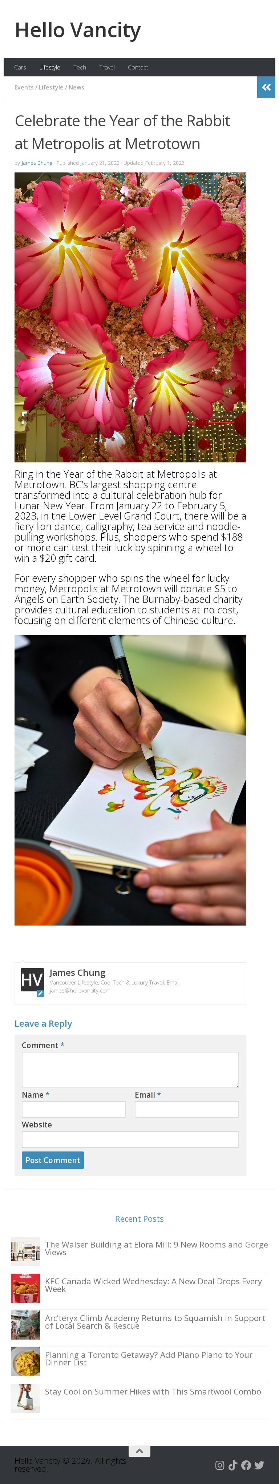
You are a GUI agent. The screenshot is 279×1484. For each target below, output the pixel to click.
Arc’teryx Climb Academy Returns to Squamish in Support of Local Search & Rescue (155, 1321)
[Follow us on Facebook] (246, 1465)
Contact (138, 67)
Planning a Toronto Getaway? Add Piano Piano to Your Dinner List (148, 1358)
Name (36, 1095)
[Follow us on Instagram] (220, 1465)
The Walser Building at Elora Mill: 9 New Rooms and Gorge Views (156, 1248)
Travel (107, 67)
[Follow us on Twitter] (259, 1465)
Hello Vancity (78, 29)
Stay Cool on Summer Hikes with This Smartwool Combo (153, 1391)
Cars (20, 67)
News (76, 87)
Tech (79, 67)
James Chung (36, 162)
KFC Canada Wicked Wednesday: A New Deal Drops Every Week (153, 1285)
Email (148, 1095)
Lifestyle (49, 67)
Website (37, 1124)
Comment (43, 1045)
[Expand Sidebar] (266, 87)
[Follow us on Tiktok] (233, 1465)
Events (24, 87)
